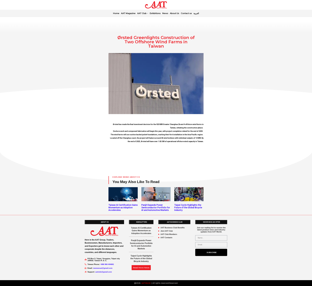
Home (116, 13)
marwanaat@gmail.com (102, 268)
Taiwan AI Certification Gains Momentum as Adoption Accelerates (123, 207)
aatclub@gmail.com (103, 272)
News (165, 13)
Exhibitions (155, 13)
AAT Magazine (128, 13)
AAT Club (141, 13)
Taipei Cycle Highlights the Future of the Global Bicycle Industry (188, 207)
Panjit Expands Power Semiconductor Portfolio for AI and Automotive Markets (155, 207)
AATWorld (145, 283)
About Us (174, 13)
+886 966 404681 (107, 264)
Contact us (186, 13)
